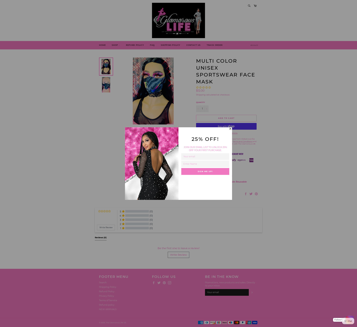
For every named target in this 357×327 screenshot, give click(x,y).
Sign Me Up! (205, 171)
